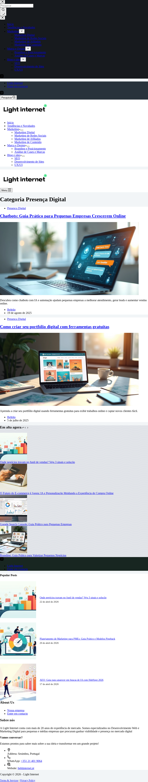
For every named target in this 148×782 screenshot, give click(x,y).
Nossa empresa (15, 710)
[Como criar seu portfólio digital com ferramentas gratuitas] (69, 404)
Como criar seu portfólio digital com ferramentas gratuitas (54, 326)
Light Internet (15, 83)
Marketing (13, 129)
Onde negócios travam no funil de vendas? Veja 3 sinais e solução (37, 462)
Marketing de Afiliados (27, 138)
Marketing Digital (24, 132)
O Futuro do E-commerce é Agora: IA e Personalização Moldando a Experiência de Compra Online (57, 493)
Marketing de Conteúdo (28, 142)
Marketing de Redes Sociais (30, 135)
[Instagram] (2, 93)
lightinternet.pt (26, 768)
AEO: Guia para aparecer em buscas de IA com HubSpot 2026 (71, 679)
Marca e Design (16, 145)
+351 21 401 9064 (31, 760)
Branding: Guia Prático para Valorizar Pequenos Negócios (33, 555)
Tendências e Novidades (21, 125)
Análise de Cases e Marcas (29, 151)
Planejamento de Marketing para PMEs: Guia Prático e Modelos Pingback (77, 638)
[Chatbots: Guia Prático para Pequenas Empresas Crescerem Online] (69, 294)
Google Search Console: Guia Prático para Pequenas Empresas (36, 524)
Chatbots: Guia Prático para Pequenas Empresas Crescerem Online (63, 216)
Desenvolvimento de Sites (29, 161)
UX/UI (18, 164)
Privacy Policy (27, 780)
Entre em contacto (17, 86)
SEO (17, 158)
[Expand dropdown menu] (21, 130)
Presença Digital (16, 208)
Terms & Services (9, 780)
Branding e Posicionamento (30, 148)
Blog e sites (13, 155)
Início (10, 122)
